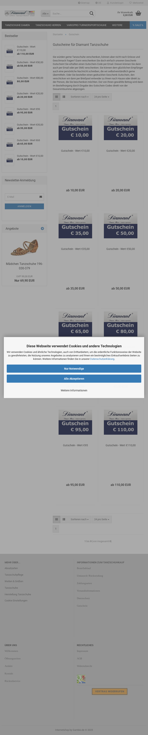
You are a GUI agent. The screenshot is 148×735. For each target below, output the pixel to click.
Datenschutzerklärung (102, 358)
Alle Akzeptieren (74, 378)
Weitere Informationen (74, 390)
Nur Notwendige (74, 368)
